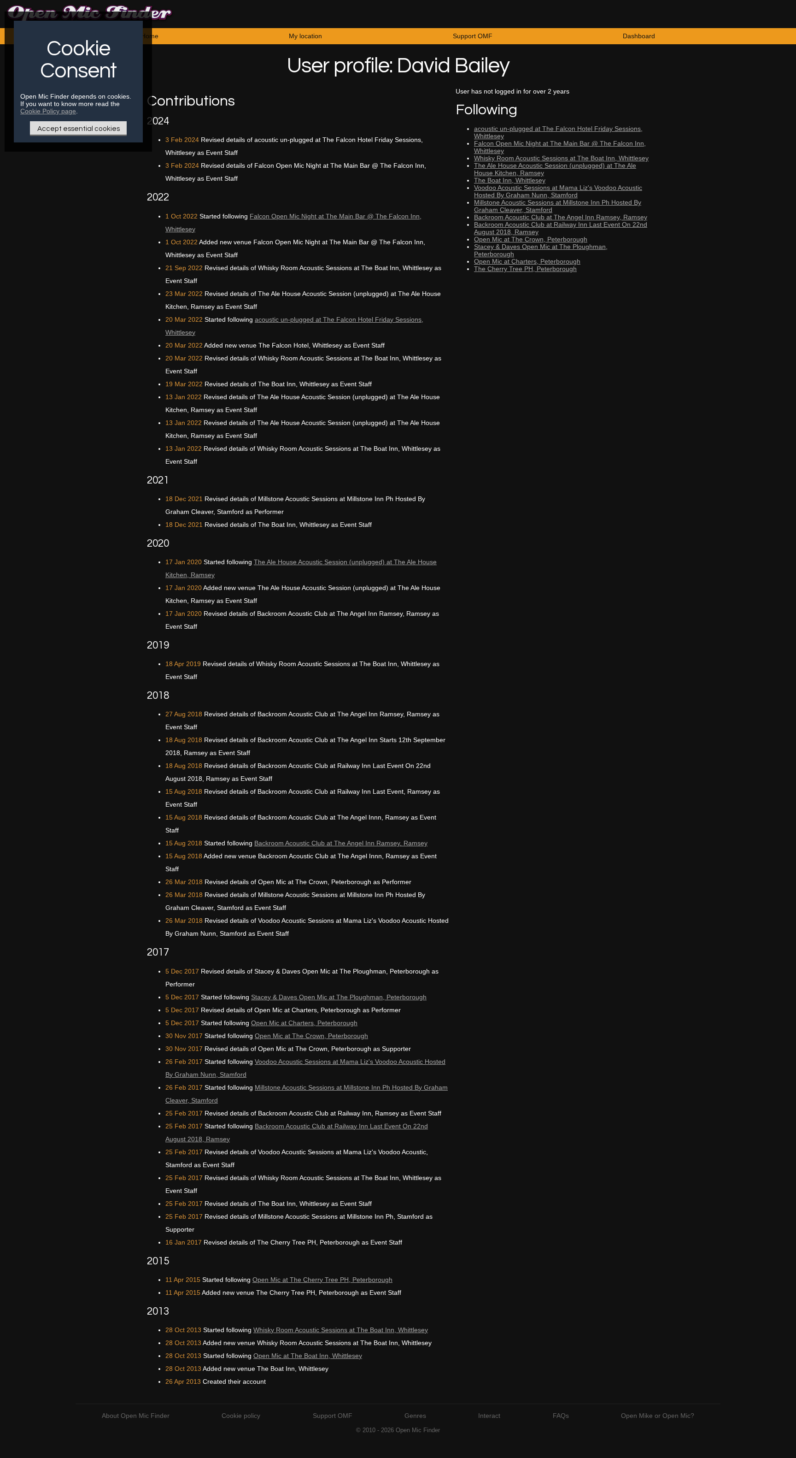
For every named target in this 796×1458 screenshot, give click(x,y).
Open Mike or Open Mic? (657, 1415)
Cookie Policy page (48, 111)
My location (305, 36)
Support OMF (472, 36)
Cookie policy (241, 1415)
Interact (489, 1415)
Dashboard (639, 36)
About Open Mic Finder (136, 1415)
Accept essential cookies (78, 128)
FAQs (561, 1415)
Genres (415, 1415)
